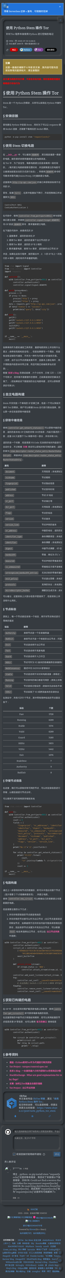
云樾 (29, 1271)
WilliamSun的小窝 (14, 1262)
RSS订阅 (34, 1209)
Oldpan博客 (23, 1268)
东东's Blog (13, 373)
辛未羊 (58, 1240)
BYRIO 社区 (23, 1253)
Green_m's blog (10, 1249)
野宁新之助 (9, 1265)
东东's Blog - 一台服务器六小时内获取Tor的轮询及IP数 (35, 1070)
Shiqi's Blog (11, 1268)
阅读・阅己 (46, 1271)
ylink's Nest (53, 1265)
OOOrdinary (31, 1265)
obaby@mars (48, 1240)
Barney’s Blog (41, 1262)
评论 (57, 1154)
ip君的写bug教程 (9, 1253)
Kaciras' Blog (8, 1259)
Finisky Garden (37, 1256)
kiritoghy (20, 1265)
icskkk (41, 1265)
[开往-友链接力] (33, 1221)
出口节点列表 (53, 931)
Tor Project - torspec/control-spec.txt (29, 1066)
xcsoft (46, 1246)
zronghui (36, 1271)
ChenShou (53, 1262)
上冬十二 (6, 1243)
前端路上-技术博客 (45, 1268)
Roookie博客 (41, 1243)
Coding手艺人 (54, 1249)
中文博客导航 (26, 1217)
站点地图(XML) (39, 1233)
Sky (32, 1243)
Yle (56, 1268)
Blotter (32, 1229)
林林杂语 (25, 1243)
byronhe (31, 1249)
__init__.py (11, 154)
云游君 (53, 1246)
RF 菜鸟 (15, 1256)
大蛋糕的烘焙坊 (54, 1243)
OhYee (20, 1240)
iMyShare (30, 1246)
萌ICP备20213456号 (44, 1218)
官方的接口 (41, 1021)
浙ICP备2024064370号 (32, 1225)
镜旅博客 (56, 1271)
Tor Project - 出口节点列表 (22, 1087)
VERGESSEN (28, 1262)
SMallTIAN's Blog (34, 1259)
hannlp (39, 1246)
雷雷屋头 (46, 1259)
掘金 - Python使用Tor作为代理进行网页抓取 (31, 1062)
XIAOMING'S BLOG (16, 1246)
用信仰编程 (47, 1253)
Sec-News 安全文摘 (33, 1240)
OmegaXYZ (20, 1259)
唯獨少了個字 (41, 1249)
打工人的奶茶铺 (35, 1253)
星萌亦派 (32, 1268)
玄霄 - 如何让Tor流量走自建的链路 (26, 1083)
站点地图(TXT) (26, 1233)
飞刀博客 (48, 1256)
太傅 (19, 1243)
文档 (25, 447)
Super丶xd (24, 1256)
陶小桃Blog (20, 1271)
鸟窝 (14, 1243)
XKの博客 (22, 1249)
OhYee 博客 (39, 1098)
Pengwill (6, 1256)
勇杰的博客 (10, 1271)
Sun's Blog (56, 1259)
